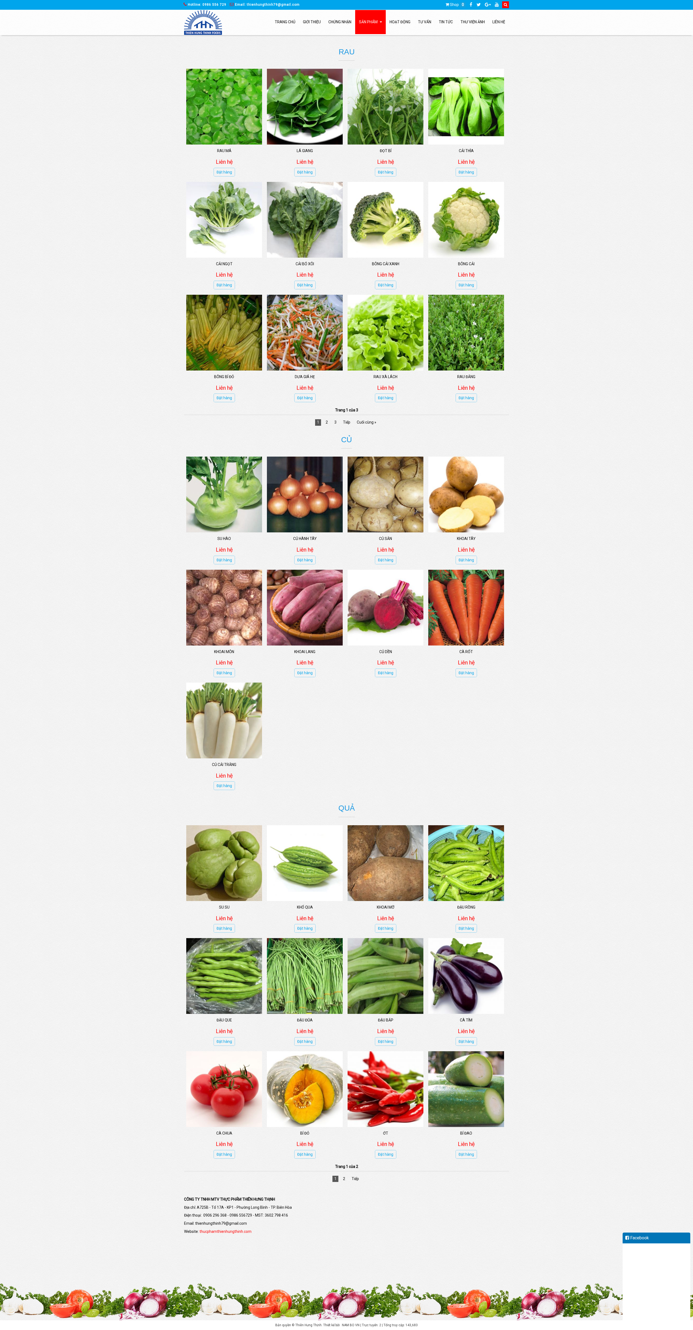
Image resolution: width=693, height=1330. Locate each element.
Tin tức (446, 22)
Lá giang (305, 151)
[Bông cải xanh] (385, 220)
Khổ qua (305, 907)
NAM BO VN (350, 1325)
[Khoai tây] (466, 494)
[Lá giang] (305, 107)
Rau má (224, 151)
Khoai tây (466, 538)
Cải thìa (466, 151)
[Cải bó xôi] (305, 220)
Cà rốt (466, 652)
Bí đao (466, 1133)
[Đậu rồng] (466, 863)
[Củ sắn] (385, 494)
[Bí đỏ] (305, 1089)
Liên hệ (498, 22)
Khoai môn (224, 652)
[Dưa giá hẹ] (305, 333)
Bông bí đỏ (224, 377)
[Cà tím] (466, 976)
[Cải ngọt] (224, 220)
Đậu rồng (466, 907)
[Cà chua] (224, 1089)
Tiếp (346, 422)
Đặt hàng (224, 172)
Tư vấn (424, 22)
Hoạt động (400, 22)
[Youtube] (499, 4)
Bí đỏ (304, 1133)
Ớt (385, 1133)
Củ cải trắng (224, 764)
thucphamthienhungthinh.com (225, 1231)
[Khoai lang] (305, 608)
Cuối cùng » (366, 422)
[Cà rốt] (466, 608)
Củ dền (385, 652)
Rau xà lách (385, 377)
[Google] (490, 4)
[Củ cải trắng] (224, 720)
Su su (224, 907)
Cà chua (224, 1133)
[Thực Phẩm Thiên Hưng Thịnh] (203, 22)
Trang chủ (285, 22)
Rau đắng (466, 377)
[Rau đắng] (466, 333)
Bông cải (466, 264)
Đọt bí (385, 151)
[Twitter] (480, 4)
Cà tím (466, 1020)
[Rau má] (224, 107)
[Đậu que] (224, 976)
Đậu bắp (385, 1020)
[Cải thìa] (466, 107)
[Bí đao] (466, 1089)
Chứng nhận (339, 22)
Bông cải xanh (385, 264)
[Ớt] (385, 1089)
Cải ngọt (224, 264)
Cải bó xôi (305, 264)
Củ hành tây (305, 538)
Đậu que (224, 1020)
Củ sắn (385, 538)
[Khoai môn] (224, 608)
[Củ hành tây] (305, 494)
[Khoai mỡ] (385, 863)
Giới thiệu (312, 22)
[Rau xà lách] (385, 333)
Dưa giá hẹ (305, 377)
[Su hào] (224, 494)
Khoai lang (304, 652)
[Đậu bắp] (385, 976)
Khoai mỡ (385, 907)
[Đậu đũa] (305, 976)
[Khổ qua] (305, 863)
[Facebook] (473, 4)
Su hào (224, 538)
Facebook (639, 1237)
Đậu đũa (305, 1020)
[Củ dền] (385, 608)
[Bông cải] (466, 220)
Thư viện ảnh (472, 22)
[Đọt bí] (385, 107)
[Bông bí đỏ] (224, 333)
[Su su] (224, 863)
